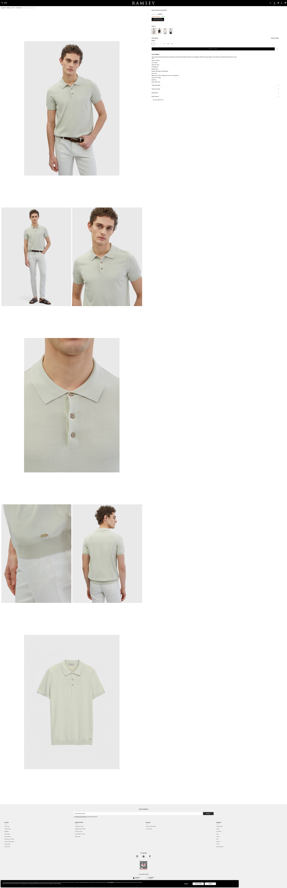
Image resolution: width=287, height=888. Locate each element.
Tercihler (186, 883)
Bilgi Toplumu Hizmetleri (9, 839)
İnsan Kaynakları (7, 836)
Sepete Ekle (213, 48)
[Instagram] (137, 856)
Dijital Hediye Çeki (219, 846)
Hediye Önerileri (219, 826)
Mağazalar (6, 831)
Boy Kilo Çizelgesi (275, 38)
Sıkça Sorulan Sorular (79, 826)
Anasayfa (3, 7)
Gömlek (217, 836)
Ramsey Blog (7, 834)
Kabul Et (210, 883)
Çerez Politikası (7, 844)
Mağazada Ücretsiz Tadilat (80, 828)
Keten (217, 834)
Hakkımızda (6, 826)
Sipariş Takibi (77, 836)
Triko (13, 7)
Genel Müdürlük (7, 828)
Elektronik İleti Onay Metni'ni (81, 816)
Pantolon (218, 841)
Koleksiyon (9, 7)
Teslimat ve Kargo (78, 831)
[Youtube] (143, 856)
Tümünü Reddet (198, 883)
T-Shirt (217, 844)
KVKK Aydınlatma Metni (9, 841)
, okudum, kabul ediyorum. (86, 816)
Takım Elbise (218, 831)
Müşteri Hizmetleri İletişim (151, 826)
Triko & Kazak (18, 7)
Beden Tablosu (155, 38)
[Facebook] (149, 856)
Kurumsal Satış (149, 828)
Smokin (217, 828)
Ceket (217, 839)
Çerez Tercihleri (7, 846)
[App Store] (136, 878)
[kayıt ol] (281, 3)
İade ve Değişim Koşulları (80, 834)
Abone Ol (208, 813)
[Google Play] (150, 878)
